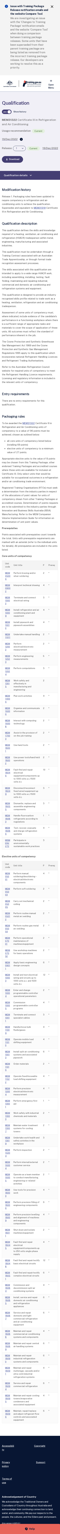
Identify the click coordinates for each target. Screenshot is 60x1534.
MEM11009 (7, 1030)
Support (40, 1462)
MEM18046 (7, 773)
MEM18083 (7, 818)
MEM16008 (7, 723)
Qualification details (18, 175)
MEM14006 (7, 699)
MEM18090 (7, 1358)
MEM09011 (7, 965)
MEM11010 (7, 1042)
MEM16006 (7, 711)
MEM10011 (7, 1017)
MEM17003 (7, 736)
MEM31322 (28, 423)
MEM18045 (7, 1245)
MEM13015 (7, 683)
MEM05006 (7, 576)
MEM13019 (7, 1141)
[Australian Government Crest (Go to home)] (10, 83)
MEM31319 (40, 207)
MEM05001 (7, 876)
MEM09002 (7, 588)
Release (7, 148)
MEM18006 (7, 1205)
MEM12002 (7, 647)
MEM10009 (7, 613)
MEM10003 (7, 978)
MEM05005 (7, 904)
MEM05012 (7, 916)
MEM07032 (7, 953)
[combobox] (19, 148)
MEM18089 (7, 1346)
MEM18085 (7, 1300)
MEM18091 (7, 1371)
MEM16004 (7, 1165)
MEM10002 (7, 600)
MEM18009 (7, 1217)
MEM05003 (7, 892)
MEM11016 (7, 1067)
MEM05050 (7, 928)
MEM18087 (7, 1316)
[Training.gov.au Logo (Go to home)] (30, 83)
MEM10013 (7, 1054)
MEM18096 (7, 1414)
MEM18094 (7, 1386)
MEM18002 (7, 760)
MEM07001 (7, 941)
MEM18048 (7, 1263)
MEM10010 (7, 625)
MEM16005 (7, 1177)
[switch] (7, 112)
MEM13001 (7, 1104)
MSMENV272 (7, 843)
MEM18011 (7, 1233)
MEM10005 (7, 1005)
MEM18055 (7, 806)
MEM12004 (7, 1091)
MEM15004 (7, 1153)
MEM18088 (7, 1334)
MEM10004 (7, 993)
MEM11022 (7, 1079)
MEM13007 (7, 1128)
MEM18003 (7, 1193)
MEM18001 (7, 748)
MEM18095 (7, 1398)
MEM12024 (7, 671)
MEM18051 (7, 1276)
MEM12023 (7, 659)
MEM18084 (7, 1288)
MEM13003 (7, 1116)
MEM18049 (7, 791)
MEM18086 (7, 831)
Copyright (39, 1446)
